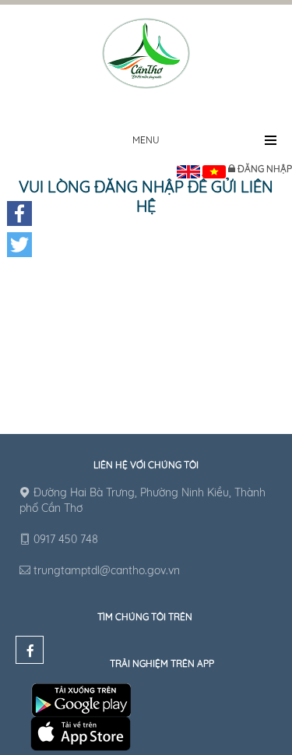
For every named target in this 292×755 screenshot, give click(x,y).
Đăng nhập (264, 169)
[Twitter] (19, 244)
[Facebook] (19, 213)
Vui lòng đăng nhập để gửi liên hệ (146, 196)
